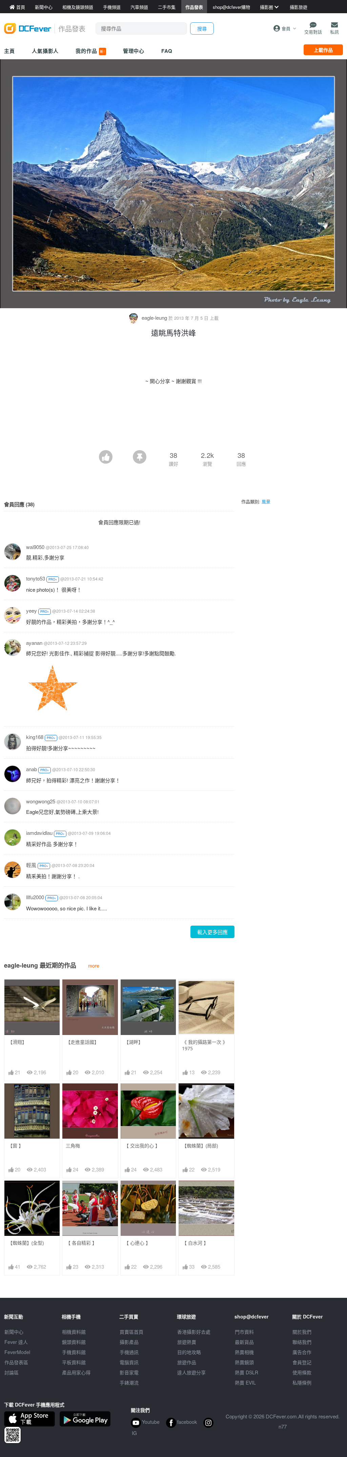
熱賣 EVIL (245, 1382)
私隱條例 (301, 1382)
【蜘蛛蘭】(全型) (26, 1243)
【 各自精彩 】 (81, 1243)
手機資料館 (74, 1352)
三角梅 (73, 1145)
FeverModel (17, 1352)
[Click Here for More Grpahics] (52, 687)
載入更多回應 (212, 931)
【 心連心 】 (137, 1243)
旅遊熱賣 (186, 1341)
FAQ (166, 51)
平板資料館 (74, 1362)
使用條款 (301, 1372)
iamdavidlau (39, 832)
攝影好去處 (193, 1331)
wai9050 (35, 546)
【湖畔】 (133, 1042)
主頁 (9, 51)
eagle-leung (154, 317)
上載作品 (323, 49)
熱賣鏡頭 (244, 1362)
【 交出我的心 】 (142, 1145)
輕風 (31, 864)
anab (31, 769)
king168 (34, 736)
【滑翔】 (17, 1042)
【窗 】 (15, 1145)
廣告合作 (301, 1352)
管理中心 (134, 51)
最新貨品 (244, 1341)
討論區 (11, 1372)
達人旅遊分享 (191, 1372)
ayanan (34, 642)
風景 (266, 501)
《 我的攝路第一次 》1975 (204, 1045)
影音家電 (129, 1372)
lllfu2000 (35, 897)
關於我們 (301, 1331)
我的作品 (90, 51)
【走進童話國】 (82, 1042)
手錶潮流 (129, 1382)
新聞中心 (13, 1331)
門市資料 (244, 1331)
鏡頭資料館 (74, 1341)
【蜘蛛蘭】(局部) (200, 1145)
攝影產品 (129, 1341)
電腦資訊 (129, 1362)
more (93, 965)
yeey (31, 610)
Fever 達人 (16, 1341)
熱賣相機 (244, 1352)
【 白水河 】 (195, 1243)
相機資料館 (74, 1331)
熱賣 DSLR (246, 1372)
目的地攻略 (189, 1352)
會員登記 (301, 1362)
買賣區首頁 (131, 1331)
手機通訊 (129, 1352)
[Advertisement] (173, 431)
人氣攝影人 (45, 51)
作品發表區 (16, 1362)
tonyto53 (35, 578)
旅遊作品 (186, 1362)
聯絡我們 (301, 1341)
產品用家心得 (76, 1372)
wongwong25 (40, 801)
